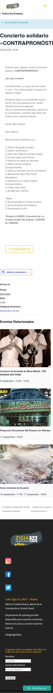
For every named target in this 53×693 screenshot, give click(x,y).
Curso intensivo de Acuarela (14, 487)
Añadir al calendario (16, 272)
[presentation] (25, 348)
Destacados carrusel (9, 310)
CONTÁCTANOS (19, 249)
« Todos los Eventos (11, 13)
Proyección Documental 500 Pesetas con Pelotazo (25, 430)
